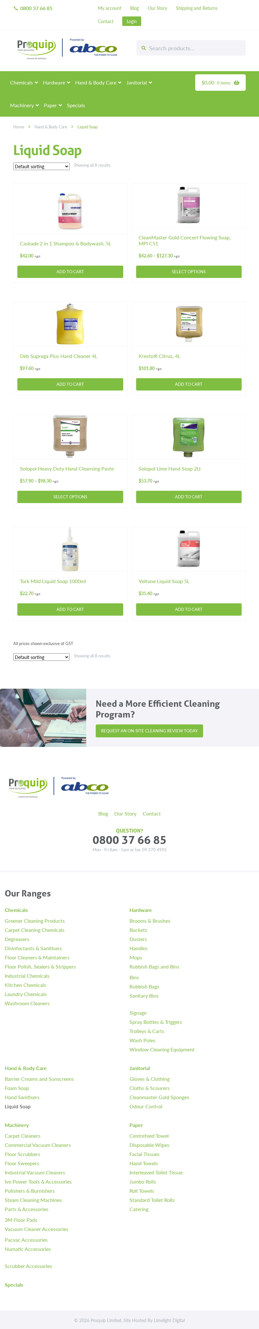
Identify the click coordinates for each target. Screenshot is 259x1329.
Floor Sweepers (22, 1162)
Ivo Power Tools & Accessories (38, 1181)
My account (109, 8)
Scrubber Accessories (28, 1265)
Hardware (54, 82)
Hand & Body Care (95, 82)
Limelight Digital (169, 1320)
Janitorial (136, 82)
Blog (134, 8)
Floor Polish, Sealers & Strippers (40, 966)
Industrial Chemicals (27, 975)
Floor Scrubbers (22, 1153)
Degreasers (17, 938)
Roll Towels (142, 1190)
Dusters (138, 938)
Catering (139, 1208)
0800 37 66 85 (32, 8)
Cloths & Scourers (150, 1087)
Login (132, 21)
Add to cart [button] (70, 271)
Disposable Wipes (149, 1144)
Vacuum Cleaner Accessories (36, 1228)
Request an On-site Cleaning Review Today (149, 731)
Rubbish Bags (144, 986)
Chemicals (21, 82)
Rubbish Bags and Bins (154, 966)
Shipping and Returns (197, 8)
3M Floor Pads (21, 1219)
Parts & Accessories (26, 1208)
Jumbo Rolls (143, 1181)
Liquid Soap (18, 1106)
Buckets (138, 929)
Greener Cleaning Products (35, 920)
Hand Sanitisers (22, 1096)
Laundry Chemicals (26, 993)
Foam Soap (17, 1087)
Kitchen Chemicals (25, 984)
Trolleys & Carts (147, 1030)
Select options (189, 271)
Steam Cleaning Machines (33, 1199)
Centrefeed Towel (149, 1135)
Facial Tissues (145, 1153)
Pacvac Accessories (26, 1239)
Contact (105, 21)
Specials (76, 105)
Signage (138, 1012)
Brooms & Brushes (150, 920)
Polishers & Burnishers (30, 1190)
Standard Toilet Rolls (152, 1199)
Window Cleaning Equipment (162, 1049)
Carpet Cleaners (22, 1135)
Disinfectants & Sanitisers (33, 947)
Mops (136, 957)
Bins (134, 977)
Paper (50, 105)
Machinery (22, 105)
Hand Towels (144, 1162)
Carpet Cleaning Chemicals (34, 929)
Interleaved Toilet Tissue (156, 1172)
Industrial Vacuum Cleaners (35, 1172)
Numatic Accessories (28, 1248)
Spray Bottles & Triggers (156, 1021)
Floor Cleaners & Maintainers (37, 957)
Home (18, 127)
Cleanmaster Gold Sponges (159, 1096)
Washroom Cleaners (27, 1002)
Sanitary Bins (144, 995)
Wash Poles (142, 1039)
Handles (139, 947)
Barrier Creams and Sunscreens (39, 1078)
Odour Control (146, 1106)
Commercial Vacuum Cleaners (38, 1144)
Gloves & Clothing (150, 1078)
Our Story (157, 8)
